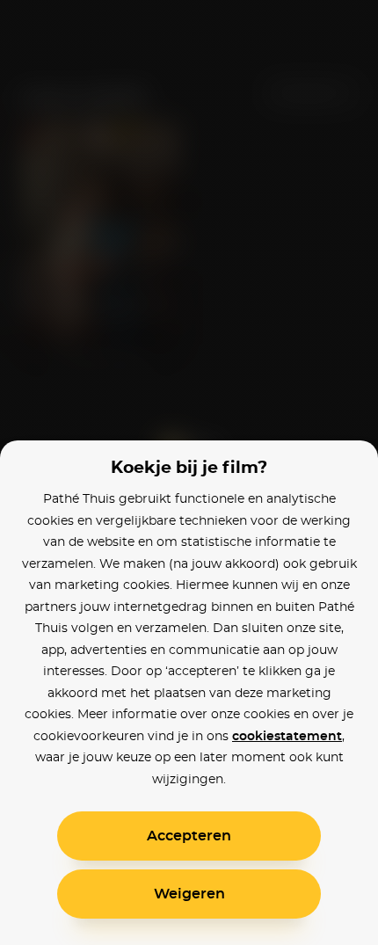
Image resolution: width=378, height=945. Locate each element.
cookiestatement (287, 737)
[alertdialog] (189, 472)
